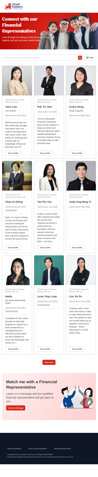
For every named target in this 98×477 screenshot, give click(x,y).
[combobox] (41, 58)
